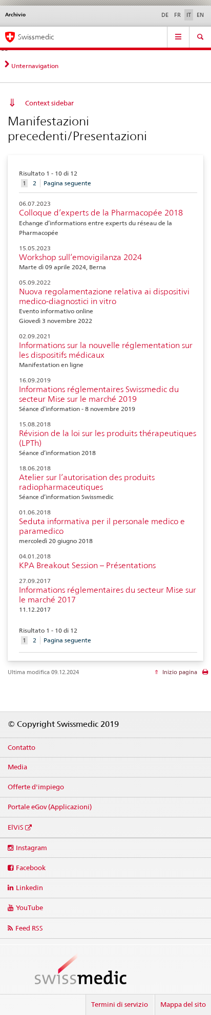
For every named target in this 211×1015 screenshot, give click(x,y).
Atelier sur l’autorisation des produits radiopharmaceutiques (87, 482)
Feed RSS (29, 928)
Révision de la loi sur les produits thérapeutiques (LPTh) (107, 438)
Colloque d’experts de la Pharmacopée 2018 (101, 213)
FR (177, 14)
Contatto (21, 747)
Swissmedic (36, 36)
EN (200, 14)
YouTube (29, 907)
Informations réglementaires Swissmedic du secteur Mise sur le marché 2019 (99, 394)
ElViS (16, 827)
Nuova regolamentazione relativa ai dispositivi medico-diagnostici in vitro (104, 296)
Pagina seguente (67, 183)
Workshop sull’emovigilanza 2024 (80, 257)
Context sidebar (49, 103)
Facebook (31, 867)
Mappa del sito (183, 1004)
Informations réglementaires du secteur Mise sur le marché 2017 (107, 594)
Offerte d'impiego (36, 787)
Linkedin (29, 887)
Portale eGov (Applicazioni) (50, 807)
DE (164, 14)
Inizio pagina (179, 672)
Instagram (31, 848)
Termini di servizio (119, 1004)
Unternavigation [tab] (34, 66)
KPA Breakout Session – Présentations (87, 565)
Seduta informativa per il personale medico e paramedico (102, 526)
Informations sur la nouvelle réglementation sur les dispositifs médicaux (106, 350)
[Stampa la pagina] (205, 674)
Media (17, 767)
